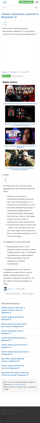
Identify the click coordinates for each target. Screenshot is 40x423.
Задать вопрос (26, 2)
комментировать (18, 76)
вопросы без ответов (18, 384)
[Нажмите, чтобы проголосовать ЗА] (4, 23)
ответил (13, 289)
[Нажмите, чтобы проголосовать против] (4, 24)
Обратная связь (5, 410)
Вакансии (13, 410)
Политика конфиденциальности (9, 413)
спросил (18, 72)
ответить (7, 76)
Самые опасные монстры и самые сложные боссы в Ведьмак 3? (13, 310)
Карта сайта (20, 410)
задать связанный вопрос (13, 293)
